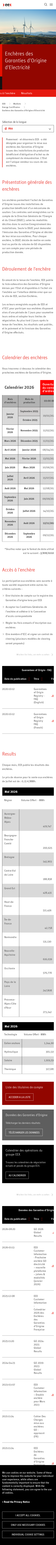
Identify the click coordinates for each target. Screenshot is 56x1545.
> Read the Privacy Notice (16, 1501)
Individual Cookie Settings (28, 1534)
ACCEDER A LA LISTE (19, 1097)
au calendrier (17, 1175)
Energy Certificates (11, 107)
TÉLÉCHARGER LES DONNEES (24, 1132)
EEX (4, 103)
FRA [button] (10, 128)
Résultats (26, 93)
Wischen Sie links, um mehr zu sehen (33, 654)
